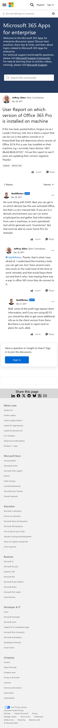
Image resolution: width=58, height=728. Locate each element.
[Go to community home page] (11, 4)
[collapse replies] (29, 191)
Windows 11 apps (11, 446)
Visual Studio (9, 647)
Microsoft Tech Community (14, 632)
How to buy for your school (14, 531)
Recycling (21, 720)
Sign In (50, 4)
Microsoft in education (12, 511)
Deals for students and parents (16, 541)
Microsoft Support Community (33, 58)
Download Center (11, 465)
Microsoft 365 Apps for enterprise (20, 13)
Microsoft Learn (10, 622)
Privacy (35, 713)
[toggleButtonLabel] (53, 13)
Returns (7, 476)
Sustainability (9, 698)
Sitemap (7, 713)
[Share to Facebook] (18, 395)
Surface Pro (8, 410)
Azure (6, 612)
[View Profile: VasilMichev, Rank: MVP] (6, 195)
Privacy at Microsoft (11, 677)
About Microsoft (10, 667)
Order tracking (9, 481)
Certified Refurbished (12, 486)
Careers (7, 662)
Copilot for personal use (13, 430)
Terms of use (25, 716)
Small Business (9, 597)
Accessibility (9, 693)
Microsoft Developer (12, 617)
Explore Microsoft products (14, 441)
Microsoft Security (11, 566)
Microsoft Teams (10, 587)
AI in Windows (9, 436)
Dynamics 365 (9, 571)
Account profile (10, 460)
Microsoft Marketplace (13, 637)
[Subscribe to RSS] (39, 395)
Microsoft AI (8, 561)
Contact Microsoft (21, 713)
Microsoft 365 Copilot (12, 592)
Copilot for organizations (13, 425)
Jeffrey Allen (19, 97)
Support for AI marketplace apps (16, 627)
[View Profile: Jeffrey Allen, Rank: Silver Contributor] (6, 99)
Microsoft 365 (9, 577)
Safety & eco (9, 720)
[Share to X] (23, 395)
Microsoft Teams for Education (15, 521)
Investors (7, 682)
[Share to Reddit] (29, 395)
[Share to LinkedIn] (13, 395)
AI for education (10, 547)
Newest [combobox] (49, 184)
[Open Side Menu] (4, 4)
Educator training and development (17, 536)
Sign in (17, 359)
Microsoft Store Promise (13, 491)
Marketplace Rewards (12, 642)
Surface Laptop (9, 415)
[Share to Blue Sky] (34, 395)
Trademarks (38, 716)
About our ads (34, 720)
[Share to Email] (45, 395)
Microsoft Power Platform (14, 582)
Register (40, 4)
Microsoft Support (37, 64)
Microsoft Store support (13, 471)
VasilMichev (17, 193)
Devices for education (12, 516)
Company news (10, 672)
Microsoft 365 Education (13, 526)
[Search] (32, 5)
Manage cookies (10, 716)
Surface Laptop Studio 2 (13, 420)
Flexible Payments (11, 496)
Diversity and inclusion (13, 688)
